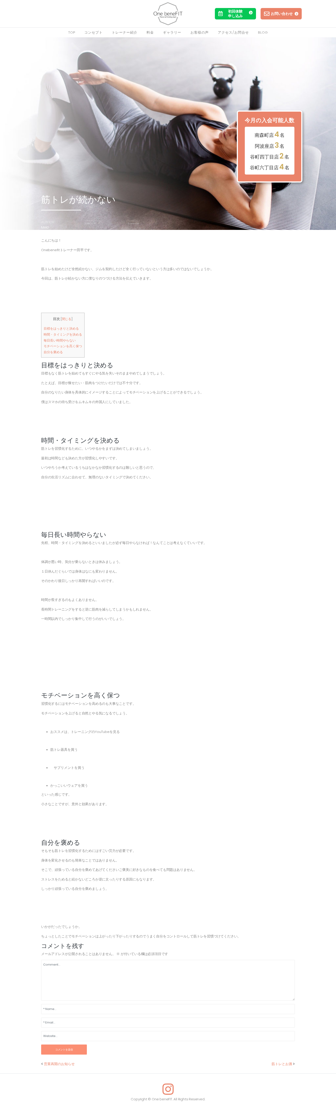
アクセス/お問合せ (233, 32)
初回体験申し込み (235, 14)
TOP (71, 32)
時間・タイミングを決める (63, 334)
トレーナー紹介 (124, 32)
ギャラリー (172, 32)
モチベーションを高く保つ (63, 346)
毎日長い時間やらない (60, 340)
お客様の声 (199, 32)
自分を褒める (53, 352)
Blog (263, 32)
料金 (150, 32)
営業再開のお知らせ (59, 1063)
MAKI (45, 227)
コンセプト (93, 32)
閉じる (66, 319)
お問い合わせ (282, 13)
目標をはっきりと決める (61, 328)
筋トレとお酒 (282, 1063)
